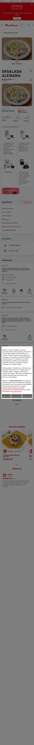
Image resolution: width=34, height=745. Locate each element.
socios (23, 350)
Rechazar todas (27, 396)
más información (16, 391)
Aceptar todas (6, 396)
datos (6, 357)
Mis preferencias (16, 396)
